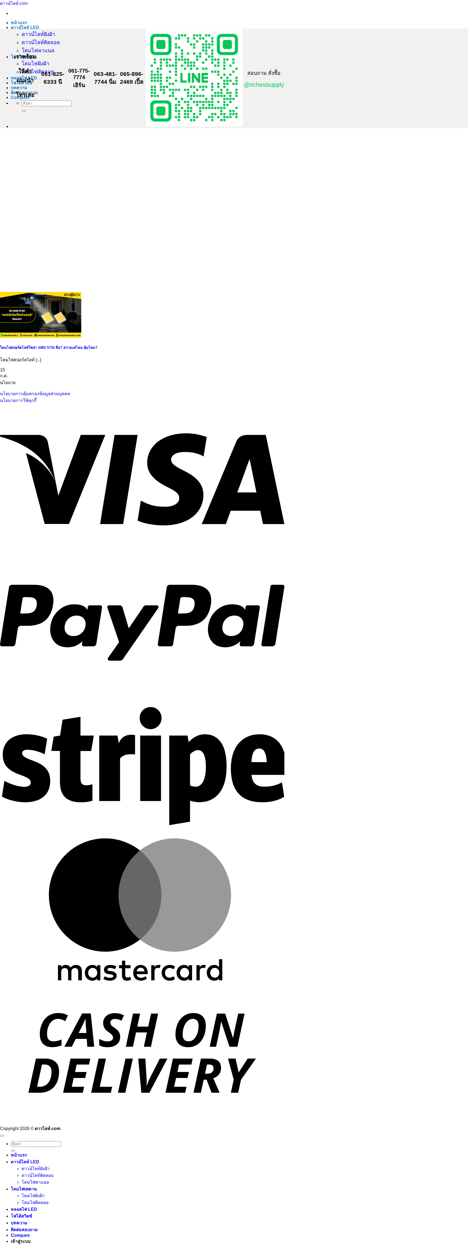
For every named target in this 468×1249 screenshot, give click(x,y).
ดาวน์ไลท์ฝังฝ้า (38, 34)
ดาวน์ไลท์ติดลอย (41, 42)
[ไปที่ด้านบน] (2, 1136)
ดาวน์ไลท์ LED (25, 27)
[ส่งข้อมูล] (24, 111)
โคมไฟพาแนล (38, 50)
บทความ (19, 87)
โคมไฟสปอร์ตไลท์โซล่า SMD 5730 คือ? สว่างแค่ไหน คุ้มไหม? (49, 348)
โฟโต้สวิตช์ (21, 1216)
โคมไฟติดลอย (38, 72)
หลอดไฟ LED (24, 1209)
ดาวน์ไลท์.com (14, 3)
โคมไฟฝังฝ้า (35, 63)
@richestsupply (264, 84)
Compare (20, 1235)
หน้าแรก (19, 22)
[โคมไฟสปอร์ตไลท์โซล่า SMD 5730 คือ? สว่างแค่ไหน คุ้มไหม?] (40, 336)
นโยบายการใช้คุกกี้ (18, 400)
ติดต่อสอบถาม (24, 1229)
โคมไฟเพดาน (24, 1189)
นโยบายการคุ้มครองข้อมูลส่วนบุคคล (35, 393)
